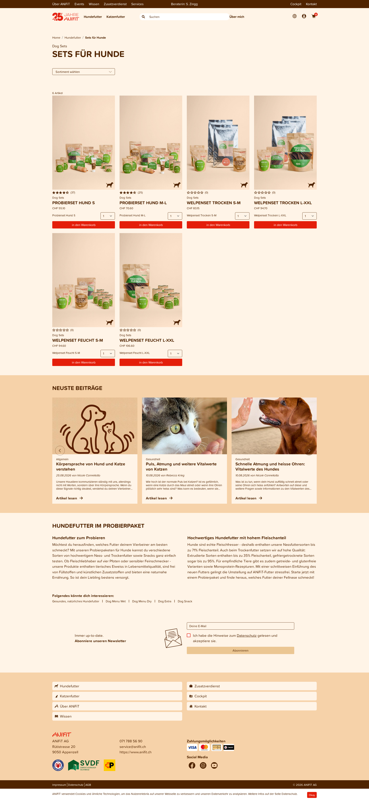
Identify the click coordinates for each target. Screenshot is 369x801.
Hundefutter (93, 16)
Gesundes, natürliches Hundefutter (75, 601)
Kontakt (311, 4)
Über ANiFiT (61, 4)
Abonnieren (240, 650)
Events (79, 4)
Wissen (94, 4)
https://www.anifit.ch (135, 751)
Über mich (236, 16)
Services (137, 4)
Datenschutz (247, 635)
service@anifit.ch (133, 746)
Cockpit (295, 4)
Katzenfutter (115, 16)
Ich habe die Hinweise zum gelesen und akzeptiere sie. (235, 638)
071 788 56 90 (131, 740)
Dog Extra (164, 601)
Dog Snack (185, 601)
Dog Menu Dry (142, 601)
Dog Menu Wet (116, 601)
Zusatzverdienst (115, 4)
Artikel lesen (67, 498)
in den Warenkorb (84, 225)
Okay (312, 795)
